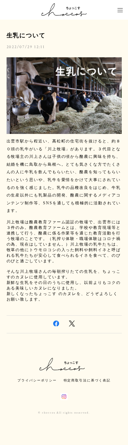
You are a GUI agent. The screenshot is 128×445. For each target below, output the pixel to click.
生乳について (26, 35)
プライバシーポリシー (36, 380)
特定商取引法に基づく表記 (87, 380)
